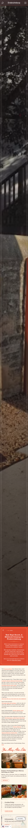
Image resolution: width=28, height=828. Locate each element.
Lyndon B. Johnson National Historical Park (12, 680)
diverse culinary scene (18, 710)
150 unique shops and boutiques (9, 703)
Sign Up (7, 824)
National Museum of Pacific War (9, 732)
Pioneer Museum (17, 726)
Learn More (9, 811)
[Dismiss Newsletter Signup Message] (26, 816)
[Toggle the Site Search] (3, 3)
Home (11, 630)
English (7, 826)
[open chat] (23, 823)
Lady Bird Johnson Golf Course (9, 685)
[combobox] (6, 826)
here (3, 744)
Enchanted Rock (8, 668)
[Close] (26, 799)
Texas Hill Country (16, 660)
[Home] (14, 3)
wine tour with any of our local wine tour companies (14, 698)
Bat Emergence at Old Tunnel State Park (15, 717)
